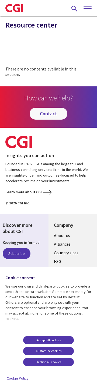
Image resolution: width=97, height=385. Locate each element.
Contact (48, 113)
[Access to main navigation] (87, 8)
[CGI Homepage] (14, 8)
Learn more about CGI (23, 192)
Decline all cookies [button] (48, 362)
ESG (57, 261)
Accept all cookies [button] (48, 340)
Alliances (62, 244)
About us (62, 235)
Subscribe (16, 253)
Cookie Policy (18, 378)
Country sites (66, 252)
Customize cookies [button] (48, 351)
